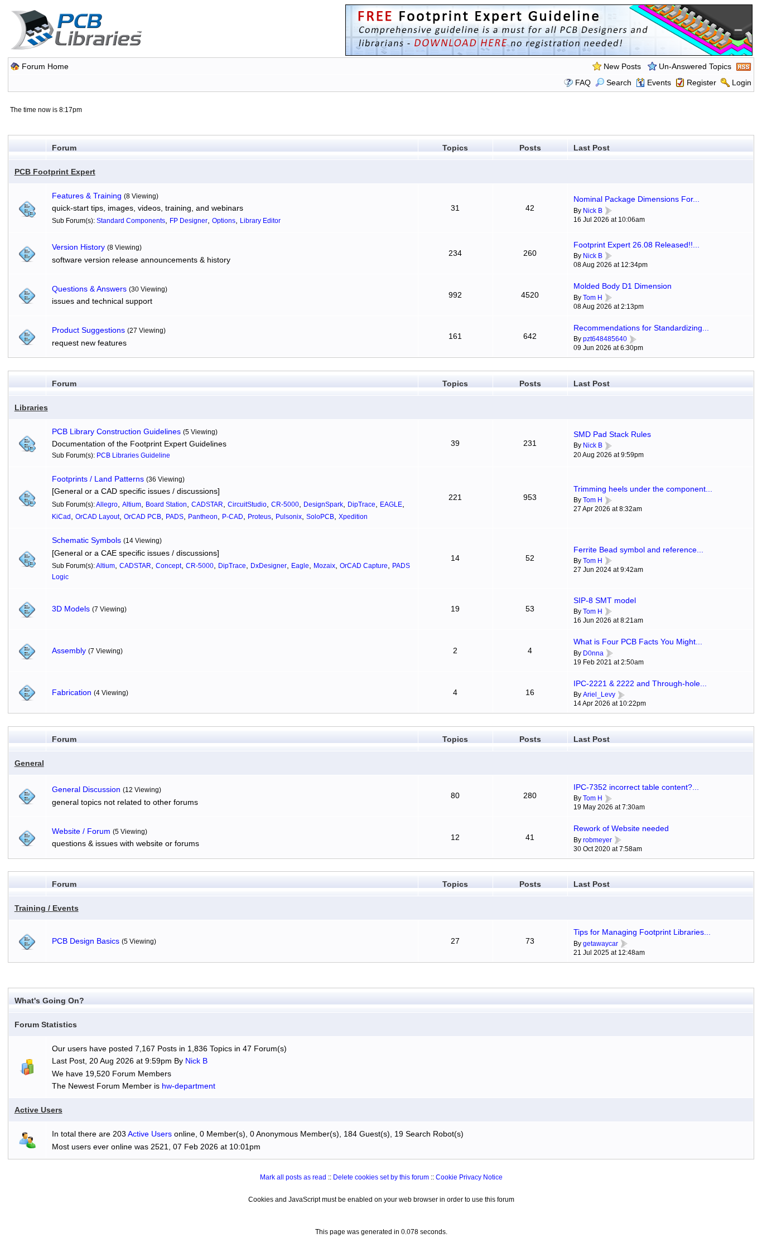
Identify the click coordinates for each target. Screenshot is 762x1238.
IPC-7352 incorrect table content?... (636, 787)
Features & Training (87, 195)
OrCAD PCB (142, 517)
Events (659, 82)
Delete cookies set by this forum (381, 1177)
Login (741, 82)
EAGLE (391, 504)
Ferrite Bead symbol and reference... (638, 549)
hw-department (188, 1085)
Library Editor (260, 221)
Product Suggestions (88, 330)
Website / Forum (81, 831)
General (29, 763)
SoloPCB (320, 517)
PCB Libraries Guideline (133, 455)
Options (223, 221)
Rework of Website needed (621, 828)
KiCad (61, 517)
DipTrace (361, 504)
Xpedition (353, 517)
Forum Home (45, 66)
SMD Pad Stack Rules (612, 434)
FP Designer (189, 221)
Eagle (300, 566)
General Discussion (86, 789)
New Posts (622, 66)
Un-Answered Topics (695, 66)
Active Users (38, 1109)
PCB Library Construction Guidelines (116, 431)
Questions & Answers (89, 288)
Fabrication (71, 692)
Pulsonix (289, 517)
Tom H (592, 298)
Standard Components (131, 221)
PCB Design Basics (85, 940)
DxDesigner (268, 566)
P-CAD (232, 517)
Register (701, 82)
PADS (175, 517)
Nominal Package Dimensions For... (636, 199)
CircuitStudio (247, 504)
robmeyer (597, 840)
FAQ (583, 82)
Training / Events (47, 908)
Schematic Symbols (86, 540)
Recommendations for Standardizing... (641, 327)
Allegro (107, 504)
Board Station (166, 504)
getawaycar (600, 944)
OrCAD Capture (364, 566)
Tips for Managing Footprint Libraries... (642, 932)
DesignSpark (323, 504)
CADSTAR (207, 504)
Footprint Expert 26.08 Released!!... (636, 244)
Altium (131, 504)
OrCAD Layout (97, 517)
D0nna (593, 653)
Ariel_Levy (599, 694)
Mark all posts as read (293, 1177)
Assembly (69, 650)
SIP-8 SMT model (604, 600)
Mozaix (324, 566)
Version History (78, 246)
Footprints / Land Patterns (98, 478)
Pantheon (203, 517)
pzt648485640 (605, 339)
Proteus (259, 517)
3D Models (71, 608)
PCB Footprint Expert (55, 171)
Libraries (31, 407)
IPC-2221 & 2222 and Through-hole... (640, 683)
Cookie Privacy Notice (469, 1177)
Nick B (592, 211)
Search (618, 82)
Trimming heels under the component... (642, 488)
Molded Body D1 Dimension (622, 285)
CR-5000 (285, 504)
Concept (168, 566)
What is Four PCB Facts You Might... (637, 641)
